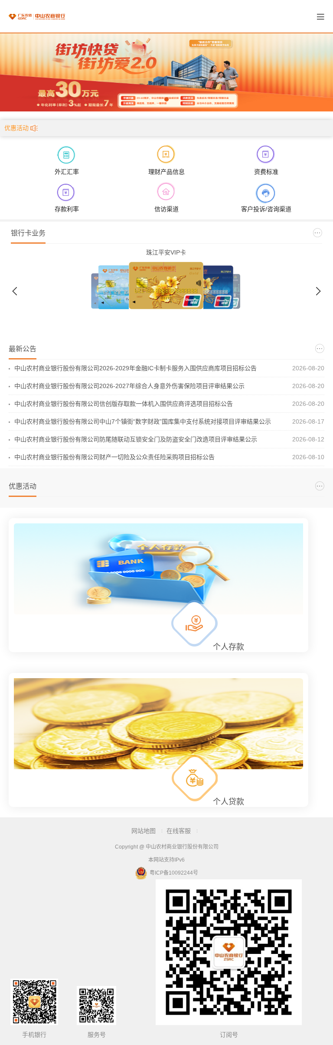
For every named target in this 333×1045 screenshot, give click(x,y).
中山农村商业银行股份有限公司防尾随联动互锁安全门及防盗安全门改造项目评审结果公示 (135, 439)
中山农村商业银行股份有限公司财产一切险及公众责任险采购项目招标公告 (114, 457)
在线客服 (178, 830)
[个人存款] (158, 570)
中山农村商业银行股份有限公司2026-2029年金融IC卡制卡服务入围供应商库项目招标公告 (135, 368)
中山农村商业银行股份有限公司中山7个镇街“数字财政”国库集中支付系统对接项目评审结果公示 (142, 421)
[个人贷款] (158, 725)
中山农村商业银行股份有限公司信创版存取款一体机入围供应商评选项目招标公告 (123, 403)
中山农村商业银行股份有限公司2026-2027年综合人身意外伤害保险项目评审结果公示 (129, 385)
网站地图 (143, 830)
